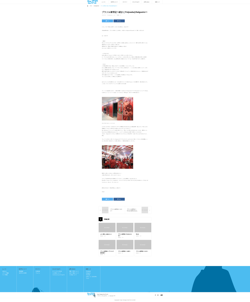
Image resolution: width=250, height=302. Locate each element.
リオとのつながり (135, 1)
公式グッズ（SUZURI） (91, 276)
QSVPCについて (114, 1)
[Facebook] (155, 295)
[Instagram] (158, 295)
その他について (73, 274)
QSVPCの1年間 (22, 273)
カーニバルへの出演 (57, 271)
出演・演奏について (74, 273)
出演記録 (38, 271)
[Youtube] (161, 295)
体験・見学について (74, 271)
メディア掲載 (5, 273)
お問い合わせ (146, 1)
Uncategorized (109, 15)
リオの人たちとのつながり (58, 274)
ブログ (114, 15)
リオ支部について (56, 273)
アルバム (38, 273)
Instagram (88, 273)
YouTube (88, 274)
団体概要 (21, 271)
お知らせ (4, 271)
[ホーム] (87, 5)
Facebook (88, 271)
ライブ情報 (5, 274)
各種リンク (157, 1)
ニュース (103, 1)
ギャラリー (125, 1)
